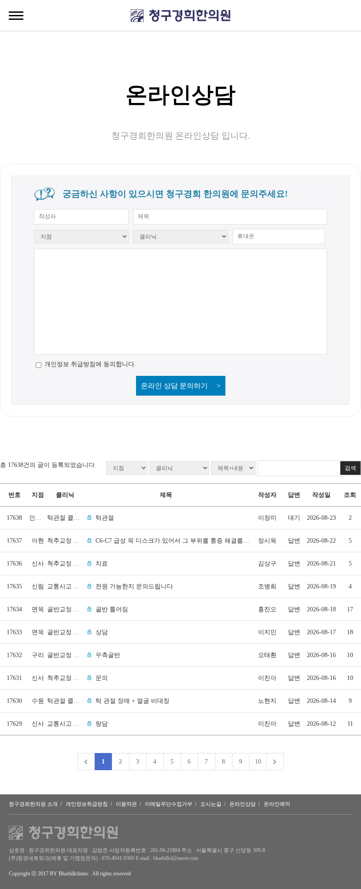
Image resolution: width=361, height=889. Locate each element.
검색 (350, 468)
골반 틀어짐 (112, 609)
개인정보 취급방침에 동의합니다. (90, 364)
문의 (102, 678)
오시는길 (210, 804)
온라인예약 (277, 804)
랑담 (102, 723)
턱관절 (105, 517)
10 (258, 761)
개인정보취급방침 (87, 804)
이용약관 (126, 804)
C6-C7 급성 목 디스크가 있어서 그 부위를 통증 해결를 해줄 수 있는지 (190, 540)
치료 (102, 563)
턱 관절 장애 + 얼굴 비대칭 (132, 701)
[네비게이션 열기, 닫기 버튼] (16, 15)
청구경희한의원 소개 (33, 804)
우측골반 (108, 655)
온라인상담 (242, 804)
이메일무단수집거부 (168, 804)
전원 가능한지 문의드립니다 (134, 586)
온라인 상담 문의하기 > (181, 385)
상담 (102, 632)
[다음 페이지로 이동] (275, 761)
